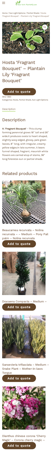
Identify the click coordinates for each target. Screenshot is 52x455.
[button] (3, 3)
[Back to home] (26, 3)
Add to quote (19, 91)
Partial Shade (33, 13)
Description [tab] (8, 109)
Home (5, 13)
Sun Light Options (17, 13)
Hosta (15, 100)
